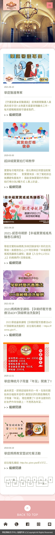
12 (30, 483)
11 (23, 483)
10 (15, 483)
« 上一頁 (10, 480)
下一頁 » (42, 483)
